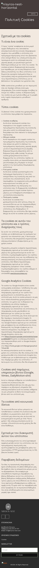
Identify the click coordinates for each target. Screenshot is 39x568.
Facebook (3, 517)
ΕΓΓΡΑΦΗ (19, 555)
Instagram (7, 517)
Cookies (4, 539)
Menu (33, 14)
